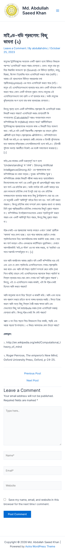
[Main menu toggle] (57, 10)
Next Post (33, 380)
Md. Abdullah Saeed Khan (35, 10)
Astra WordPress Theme (40, 546)
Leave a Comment (15, 48)
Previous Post (32, 373)
